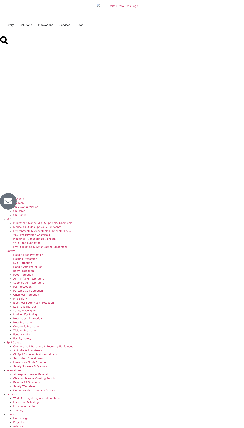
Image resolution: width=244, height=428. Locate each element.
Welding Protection (25, 330)
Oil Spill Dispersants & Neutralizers (35, 354)
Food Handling (22, 334)
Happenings (20, 418)
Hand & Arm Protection (27, 266)
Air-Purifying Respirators (28, 278)
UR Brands (19, 215)
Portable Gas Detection (28, 290)
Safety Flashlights (24, 310)
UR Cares (19, 211)
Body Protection (23, 270)
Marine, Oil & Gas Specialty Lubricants (37, 227)
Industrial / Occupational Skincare (34, 238)
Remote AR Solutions (26, 382)
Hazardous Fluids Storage (29, 362)
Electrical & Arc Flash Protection (33, 302)
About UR (19, 199)
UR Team (19, 203)
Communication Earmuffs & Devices (35, 390)
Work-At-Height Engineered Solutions (36, 398)
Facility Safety (22, 338)
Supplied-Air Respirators (28, 282)
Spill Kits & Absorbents (27, 350)
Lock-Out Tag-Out (24, 306)
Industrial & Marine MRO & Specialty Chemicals (42, 223)
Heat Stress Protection (27, 318)
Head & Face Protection (28, 254)
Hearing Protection (25, 258)
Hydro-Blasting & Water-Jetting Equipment (40, 246)
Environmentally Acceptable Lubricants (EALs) (42, 231)
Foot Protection (23, 274)
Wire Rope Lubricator (26, 242)
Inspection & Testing (26, 402)
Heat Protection (23, 322)
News (10, 414)
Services (12, 394)
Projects (18, 422)
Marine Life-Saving (25, 314)
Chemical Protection (26, 294)
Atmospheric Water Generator (32, 374)
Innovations (14, 370)
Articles (18, 426)
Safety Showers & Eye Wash (30, 366)
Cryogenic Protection (26, 326)
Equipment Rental (24, 406)
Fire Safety (20, 298)
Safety (11, 250)
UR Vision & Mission (25, 207)
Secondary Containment (28, 358)
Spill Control (14, 342)
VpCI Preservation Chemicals (31, 234)
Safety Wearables (24, 386)
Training (18, 410)
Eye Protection (22, 262)
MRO (10, 219)
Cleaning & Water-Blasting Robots (34, 378)
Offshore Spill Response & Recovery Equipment (43, 346)
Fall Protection (22, 286)
